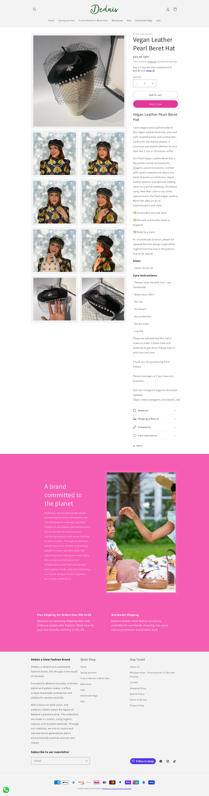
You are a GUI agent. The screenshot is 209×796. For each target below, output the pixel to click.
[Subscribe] (86, 761)
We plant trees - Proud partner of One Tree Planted (152, 674)
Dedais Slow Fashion (93, 788)
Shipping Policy (138, 688)
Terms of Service (138, 699)
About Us (135, 666)
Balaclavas (86, 684)
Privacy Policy (137, 705)
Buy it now (155, 104)
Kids (82, 689)
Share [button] (139, 445)
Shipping (152, 61)
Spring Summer (88, 672)
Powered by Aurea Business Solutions (117, 788)
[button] (34, 9)
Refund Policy (137, 694)
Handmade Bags (89, 695)
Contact (134, 682)
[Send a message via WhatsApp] (6, 789)
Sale (82, 701)
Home (83, 666)
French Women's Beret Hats (95, 678)
